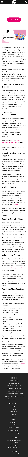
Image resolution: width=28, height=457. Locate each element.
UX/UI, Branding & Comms (14, 399)
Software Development (14, 383)
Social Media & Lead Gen (14, 386)
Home (13, 406)
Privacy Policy (13, 425)
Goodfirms (15, 204)
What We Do (13, 411)
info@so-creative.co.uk (14, 447)
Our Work (13, 414)
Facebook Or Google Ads (14, 388)
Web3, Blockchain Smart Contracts (14, 393)
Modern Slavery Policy (13, 430)
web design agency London (15, 268)
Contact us (22, 364)
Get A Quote (14, 19)
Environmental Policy (13, 433)
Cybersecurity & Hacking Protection (14, 396)
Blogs (13, 419)
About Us (13, 409)
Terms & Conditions (13, 427)
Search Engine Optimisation (14, 391)
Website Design (14, 380)
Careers (13, 417)
